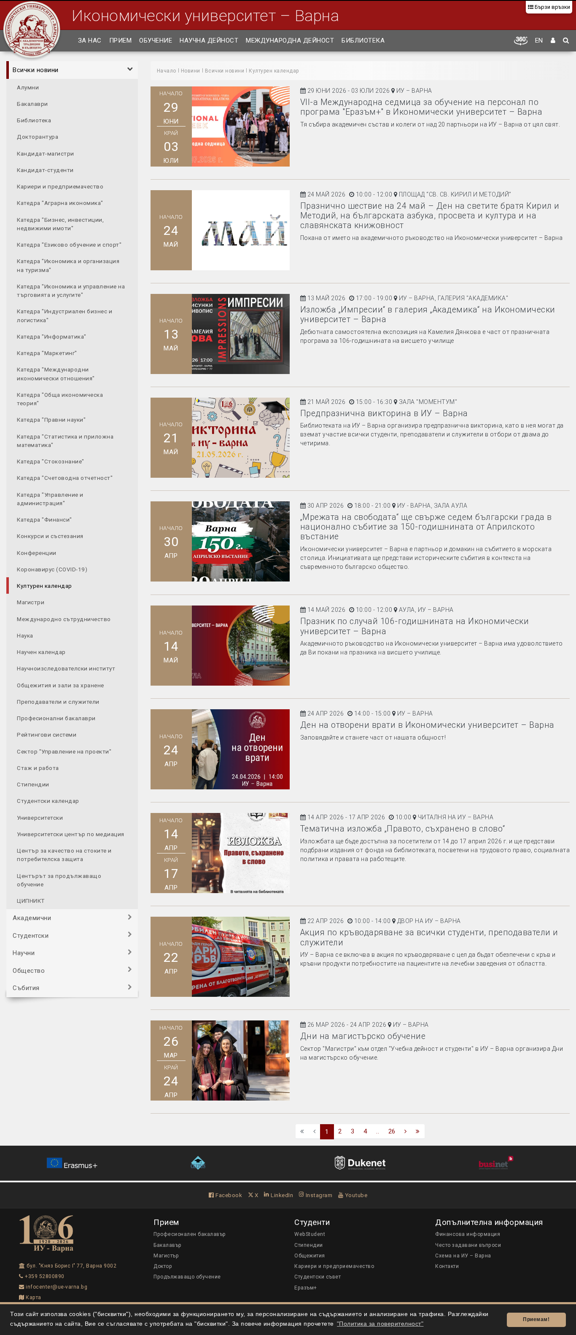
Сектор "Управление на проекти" (64, 751)
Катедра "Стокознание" (50, 461)
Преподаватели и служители (58, 701)
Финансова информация (467, 1234)
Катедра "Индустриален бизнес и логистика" (64, 315)
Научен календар (41, 652)
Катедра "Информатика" (51, 336)
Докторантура (37, 136)
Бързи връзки (551, 7)
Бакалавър (167, 1245)
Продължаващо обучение (187, 1277)
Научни (24, 953)
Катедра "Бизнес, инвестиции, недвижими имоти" (60, 223)
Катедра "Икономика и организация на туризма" (68, 265)
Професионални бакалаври (56, 718)
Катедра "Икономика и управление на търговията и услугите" (71, 290)
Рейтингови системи (46, 734)
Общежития (309, 1256)
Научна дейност (209, 40)
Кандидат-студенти (45, 169)
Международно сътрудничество (64, 618)
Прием (120, 40)
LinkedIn (281, 1195)
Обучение (155, 40)
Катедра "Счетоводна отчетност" (65, 477)
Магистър (166, 1256)
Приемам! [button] (536, 1319)
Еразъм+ (305, 1288)
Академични (32, 918)
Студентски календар (48, 800)
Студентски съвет (317, 1277)
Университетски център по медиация (70, 833)
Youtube (355, 1195)
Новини (190, 71)
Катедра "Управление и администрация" (50, 498)
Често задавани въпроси (468, 1245)
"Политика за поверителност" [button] (380, 1324)
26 (392, 1131)
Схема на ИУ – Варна (463, 1256)
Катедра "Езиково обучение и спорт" (69, 244)
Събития (26, 988)
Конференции (37, 552)
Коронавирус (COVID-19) (52, 568)
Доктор (162, 1266)
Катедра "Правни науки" (51, 419)
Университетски (40, 817)
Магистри (30, 602)
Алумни (28, 86)
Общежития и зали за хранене (60, 684)
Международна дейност (290, 40)
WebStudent (309, 1234)
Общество (29, 970)
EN (539, 40)
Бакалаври (32, 103)
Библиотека (363, 40)
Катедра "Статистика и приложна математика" (65, 440)
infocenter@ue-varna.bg (55, 1287)
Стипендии (33, 784)
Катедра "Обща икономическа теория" (60, 398)
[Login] (553, 40)
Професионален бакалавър (189, 1234)
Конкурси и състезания (50, 536)
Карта (32, 1297)
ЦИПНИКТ (31, 900)
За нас (90, 40)
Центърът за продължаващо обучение (59, 879)
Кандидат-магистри (45, 153)
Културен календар (44, 585)
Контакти (447, 1266)
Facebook (228, 1195)
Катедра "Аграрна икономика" (60, 202)
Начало (166, 71)
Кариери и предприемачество (60, 186)
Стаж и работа (38, 767)
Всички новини (36, 70)
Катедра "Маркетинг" (47, 353)
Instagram (318, 1195)
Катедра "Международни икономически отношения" (56, 373)
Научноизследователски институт (66, 668)
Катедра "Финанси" (44, 519)
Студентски (30, 935)
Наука (25, 635)
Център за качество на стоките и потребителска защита (64, 854)
